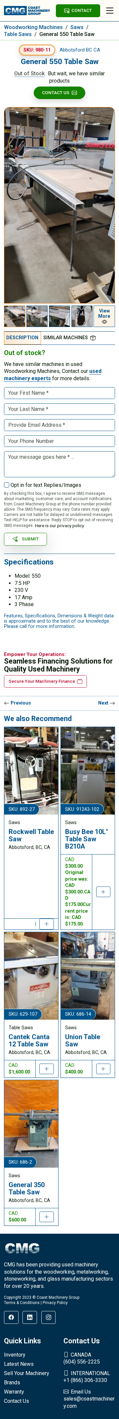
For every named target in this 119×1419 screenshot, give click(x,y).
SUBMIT (30, 538)
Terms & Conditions (22, 1302)
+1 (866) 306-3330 (86, 1377)
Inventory (14, 1355)
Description (22, 338)
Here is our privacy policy (59, 525)
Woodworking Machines (33, 27)
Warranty (14, 1392)
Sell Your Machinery (26, 1373)
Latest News (19, 1364)
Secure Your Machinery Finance (42, 681)
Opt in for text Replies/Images (46, 485)
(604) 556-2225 (81, 1358)
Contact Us (55, 92)
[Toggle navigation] (109, 10)
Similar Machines (65, 338)
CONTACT (81, 10)
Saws (77, 27)
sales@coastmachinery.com (89, 1399)
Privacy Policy (55, 1302)
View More (104, 313)
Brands (12, 1382)
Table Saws (18, 34)
